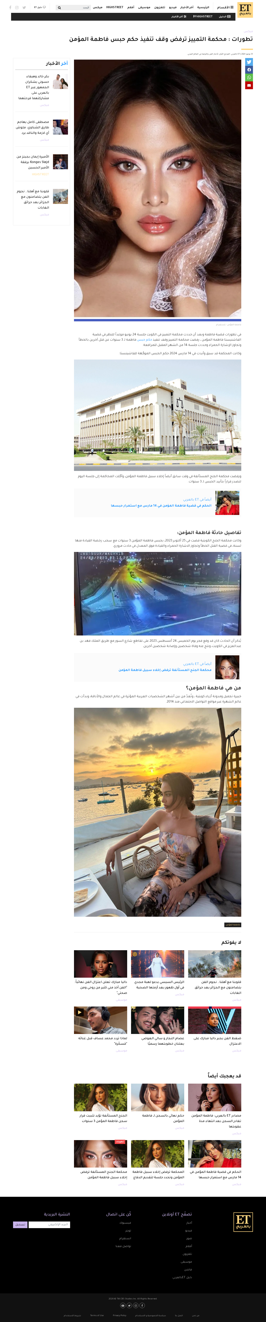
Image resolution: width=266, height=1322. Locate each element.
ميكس (97, 7)
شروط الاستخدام (72, 1316)
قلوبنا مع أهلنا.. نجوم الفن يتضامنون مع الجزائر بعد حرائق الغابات (218, 988)
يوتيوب (123, 1305)
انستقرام (125, 1238)
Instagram (16, 7)
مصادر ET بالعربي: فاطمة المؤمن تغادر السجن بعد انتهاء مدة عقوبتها (216, 1121)
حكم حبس (144, 340)
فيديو (173, 7)
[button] (249, 62)
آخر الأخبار (187, 7)
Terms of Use (97, 1316)
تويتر (128, 1231)
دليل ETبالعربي (182, 1277)
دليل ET (38, 7)
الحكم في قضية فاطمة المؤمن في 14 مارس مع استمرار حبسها (161, 506)
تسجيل (20, 1225)
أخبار (189, 1223)
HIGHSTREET (114, 7)
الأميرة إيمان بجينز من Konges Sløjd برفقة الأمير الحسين (33, 162)
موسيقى (144, 7)
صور (189, 1238)
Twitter (24, 7)
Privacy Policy (119, 1316)
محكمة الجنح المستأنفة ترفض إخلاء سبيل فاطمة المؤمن (165, 670)
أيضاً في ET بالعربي (197, 500)
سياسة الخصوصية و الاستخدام (150, 1316)
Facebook (10, 7)
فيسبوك (125, 1223)
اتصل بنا (179, 1316)
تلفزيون (159, 7)
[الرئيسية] (244, 10)
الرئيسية (203, 7)
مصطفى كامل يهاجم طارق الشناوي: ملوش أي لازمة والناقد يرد (32, 128)
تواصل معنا (123, 1246)
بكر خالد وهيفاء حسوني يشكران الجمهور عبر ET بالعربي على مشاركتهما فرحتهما (33, 87)
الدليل (222, 17)
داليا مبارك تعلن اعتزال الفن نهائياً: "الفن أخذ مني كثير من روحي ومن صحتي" (101, 988)
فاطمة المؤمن (233, 925)
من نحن (195, 1316)
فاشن (188, 1270)
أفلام (130, 7)
